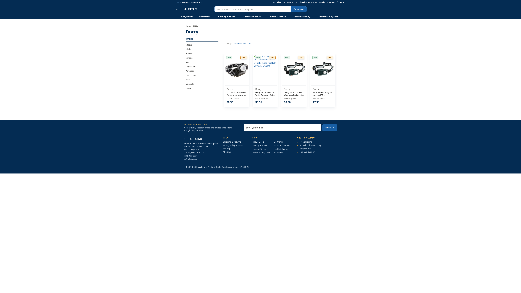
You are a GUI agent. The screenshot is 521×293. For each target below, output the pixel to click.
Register (331, 2)
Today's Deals (186, 16)
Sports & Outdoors (252, 16)
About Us (281, 2)
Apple (188, 79)
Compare (236, 70)
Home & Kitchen (278, 16)
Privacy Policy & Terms (233, 145)
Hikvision (189, 49)
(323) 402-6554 (190, 156)
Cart (342, 2)
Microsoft (190, 84)
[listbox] (242, 43)
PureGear (190, 71)
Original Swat (191, 66)
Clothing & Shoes (226, 16)
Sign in (322, 2)
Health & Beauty (302, 16)
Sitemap (227, 148)
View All (189, 88)
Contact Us (292, 2)
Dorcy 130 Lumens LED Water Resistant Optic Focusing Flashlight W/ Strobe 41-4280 (265, 93)
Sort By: (229, 43)
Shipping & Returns (308, 2)
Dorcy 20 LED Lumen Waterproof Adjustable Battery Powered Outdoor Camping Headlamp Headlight (294, 93)
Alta (187, 62)
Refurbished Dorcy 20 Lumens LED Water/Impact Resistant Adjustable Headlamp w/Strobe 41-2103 (322, 93)
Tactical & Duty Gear (328, 16)
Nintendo (189, 58)
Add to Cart (237, 76)
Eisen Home (191, 75)
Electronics (204, 16)
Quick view (236, 64)
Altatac (189, 45)
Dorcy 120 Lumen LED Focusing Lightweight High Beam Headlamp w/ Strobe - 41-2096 (236, 93)
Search (300, 9)
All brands (278, 152)
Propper (189, 53)
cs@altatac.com (191, 159)
